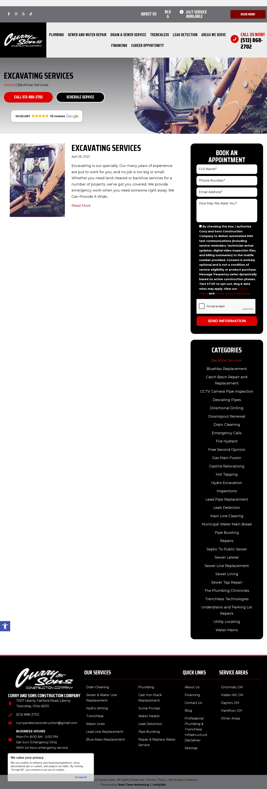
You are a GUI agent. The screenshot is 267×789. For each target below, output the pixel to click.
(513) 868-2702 (27, 714)
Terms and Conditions (231, 293)
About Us (149, 14)
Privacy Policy (156, 780)
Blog (168, 14)
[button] (5, 626)
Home (9, 85)
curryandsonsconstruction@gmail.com (46, 723)
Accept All (81, 777)
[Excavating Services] (37, 180)
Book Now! (248, 14)
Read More (81, 205)
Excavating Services (106, 148)
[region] (51, 767)
